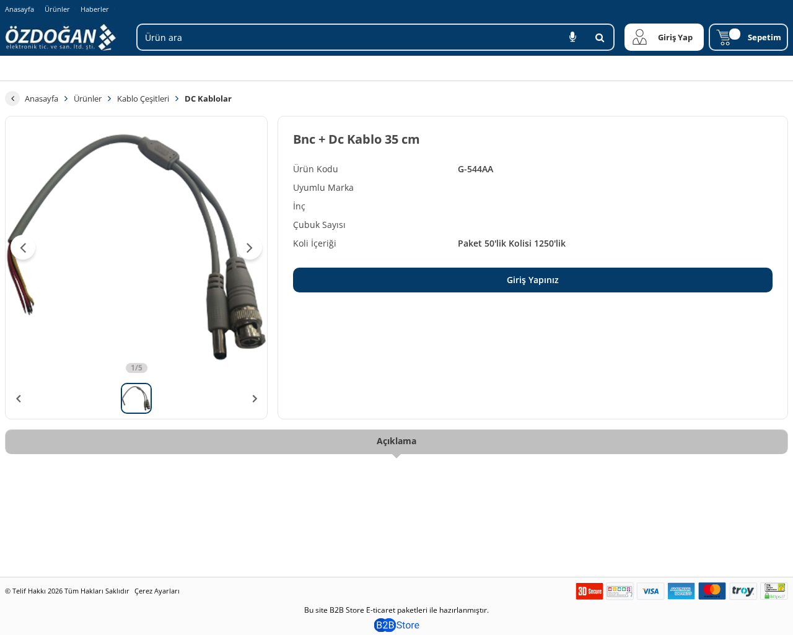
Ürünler (57, 9)
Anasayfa (19, 9)
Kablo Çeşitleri (143, 98)
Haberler (95, 9)
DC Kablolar (208, 98)
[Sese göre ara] (572, 37)
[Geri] (12, 98)
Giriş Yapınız (533, 280)
